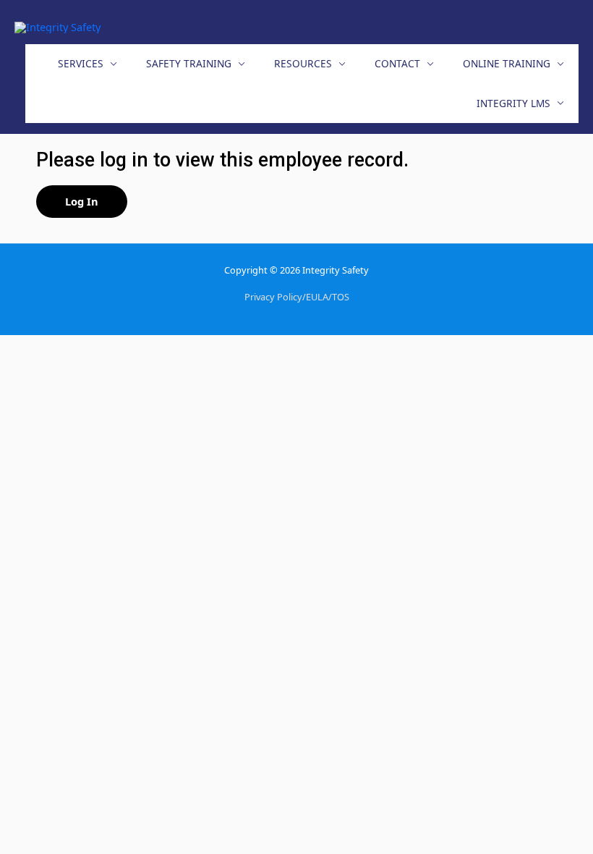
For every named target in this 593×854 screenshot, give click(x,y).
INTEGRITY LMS (513, 103)
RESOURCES (303, 63)
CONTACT (397, 63)
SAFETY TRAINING (188, 63)
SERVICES (80, 63)
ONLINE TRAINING (506, 63)
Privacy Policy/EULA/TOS (296, 296)
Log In (81, 201)
